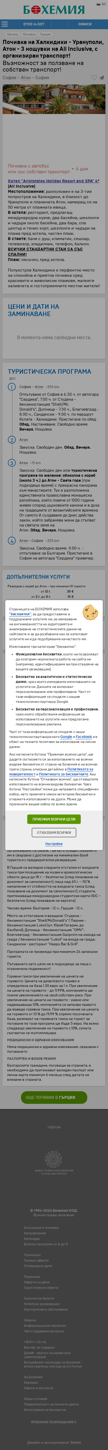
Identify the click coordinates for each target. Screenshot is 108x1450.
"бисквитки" (20, 614)
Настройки (53, 844)
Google (66, 737)
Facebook (84, 737)
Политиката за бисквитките (63, 774)
